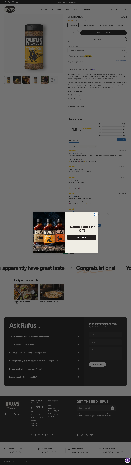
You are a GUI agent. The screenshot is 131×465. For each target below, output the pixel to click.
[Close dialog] (95, 214)
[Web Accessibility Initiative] (127, 460)
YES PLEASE (81, 237)
